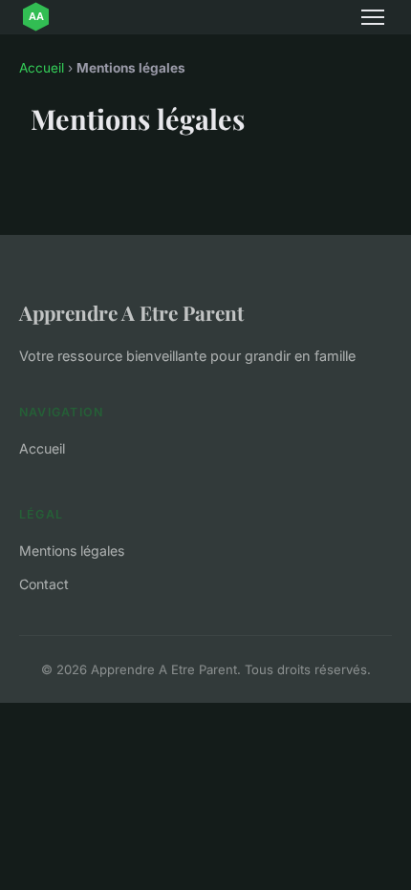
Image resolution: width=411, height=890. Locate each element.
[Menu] (373, 17)
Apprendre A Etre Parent (131, 312)
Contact (44, 584)
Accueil (41, 67)
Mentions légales (71, 550)
